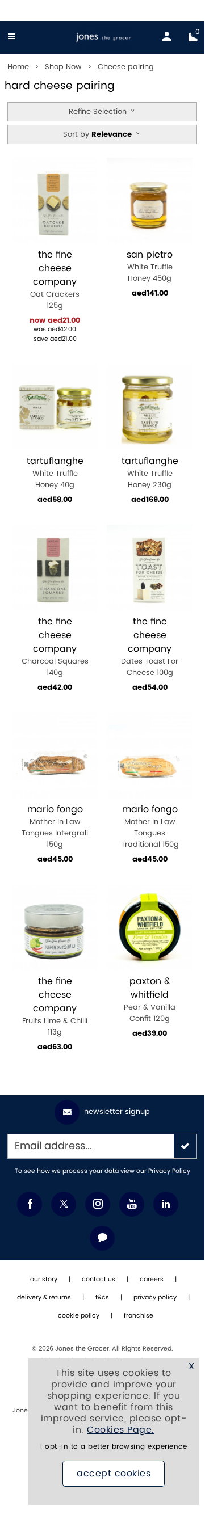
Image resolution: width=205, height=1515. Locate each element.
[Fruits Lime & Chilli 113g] (55, 927)
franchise (138, 1316)
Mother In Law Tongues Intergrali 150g (55, 827)
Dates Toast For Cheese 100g (149, 647)
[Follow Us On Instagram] (97, 1204)
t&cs (102, 1298)
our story (43, 1280)
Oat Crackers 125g (55, 280)
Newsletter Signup (117, 1111)
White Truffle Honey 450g (150, 266)
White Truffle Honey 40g (55, 472)
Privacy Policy (169, 1171)
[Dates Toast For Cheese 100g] (150, 567)
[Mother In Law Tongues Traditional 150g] (150, 755)
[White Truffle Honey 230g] (150, 407)
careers (152, 1280)
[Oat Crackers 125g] (55, 200)
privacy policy (155, 1298)
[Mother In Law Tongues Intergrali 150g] (55, 755)
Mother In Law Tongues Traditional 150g (150, 827)
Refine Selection (99, 111)
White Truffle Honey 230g (150, 472)
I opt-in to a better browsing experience (113, 1446)
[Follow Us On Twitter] (63, 1204)
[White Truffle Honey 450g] (150, 200)
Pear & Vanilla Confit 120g (149, 999)
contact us (98, 1280)
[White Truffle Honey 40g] (55, 407)
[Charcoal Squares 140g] (55, 567)
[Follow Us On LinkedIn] (165, 1204)
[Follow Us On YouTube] (131, 1204)
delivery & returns (44, 1298)
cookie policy (78, 1316)
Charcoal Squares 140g (55, 647)
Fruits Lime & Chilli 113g (54, 1006)
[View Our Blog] (102, 1238)
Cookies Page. (120, 1430)
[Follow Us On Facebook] (29, 1204)
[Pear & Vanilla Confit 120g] (150, 927)
